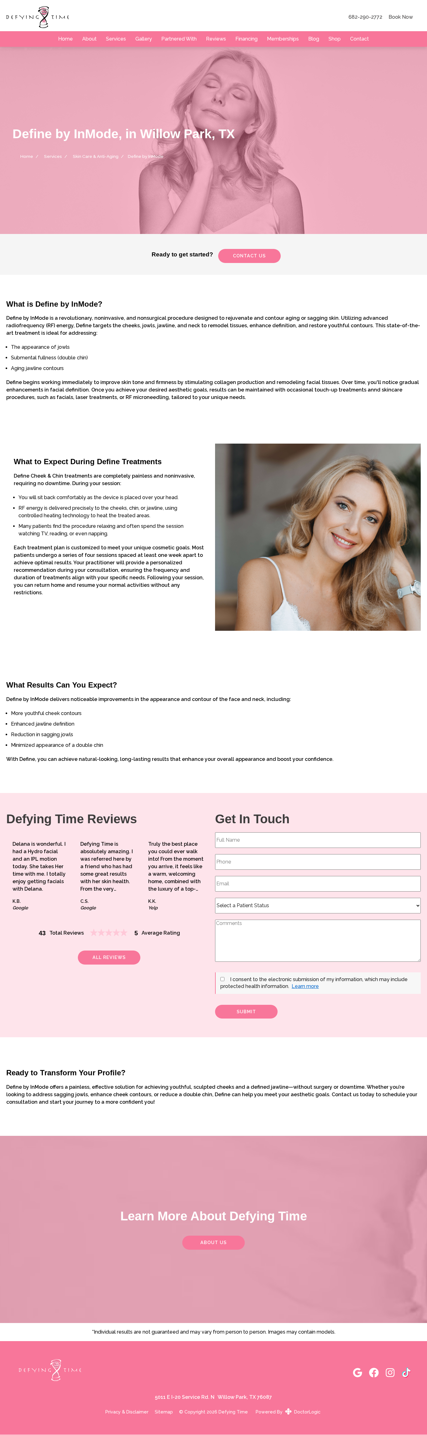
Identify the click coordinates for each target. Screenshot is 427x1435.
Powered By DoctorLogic (288, 1411)
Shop (335, 39)
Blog (313, 39)
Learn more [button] (305, 986)
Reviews (216, 39)
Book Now (401, 17)
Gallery (143, 39)
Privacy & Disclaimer (126, 1411)
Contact (359, 39)
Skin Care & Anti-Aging (95, 156)
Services (116, 39)
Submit (246, 1011)
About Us (213, 1242)
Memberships (283, 39)
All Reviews (109, 957)
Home (65, 39)
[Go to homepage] (169, 17)
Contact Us (249, 255)
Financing (246, 39)
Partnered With (179, 39)
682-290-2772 (365, 17)
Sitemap (164, 1411)
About (89, 39)
